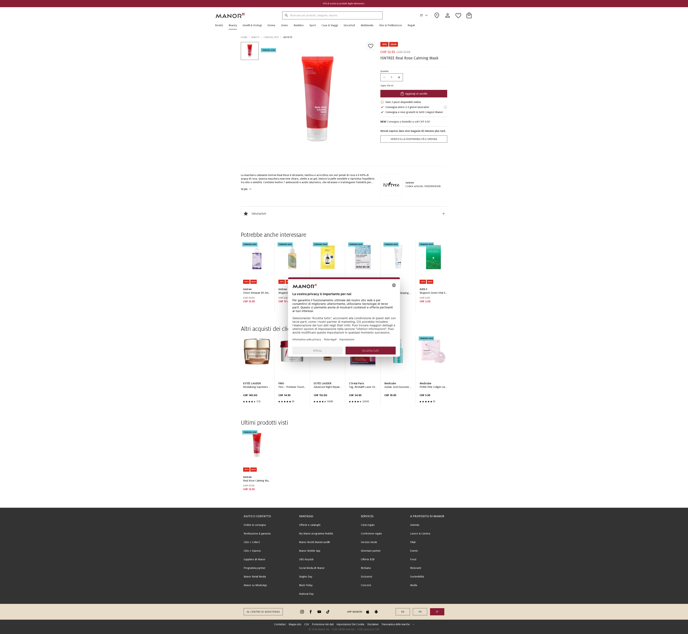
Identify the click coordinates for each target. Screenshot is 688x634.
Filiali (412, 542)
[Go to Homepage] (230, 15)
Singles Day (305, 576)
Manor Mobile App (309, 550)
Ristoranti (415, 568)
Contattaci (280, 624)
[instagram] (302, 611)
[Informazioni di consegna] (445, 107)
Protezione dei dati (323, 624)
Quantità (384, 71)
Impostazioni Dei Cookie (350, 624)
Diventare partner (371, 550)
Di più (244, 189)
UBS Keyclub (306, 559)
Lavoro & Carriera (420, 533)
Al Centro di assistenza (263, 611)
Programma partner (255, 568)
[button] (220, 25)
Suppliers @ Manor (254, 559)
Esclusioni (366, 576)
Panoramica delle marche (396, 624)
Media (413, 585)
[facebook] (310, 611)
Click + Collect (252, 542)
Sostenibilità (417, 576)
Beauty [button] (255, 37)
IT (421, 15)
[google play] (376, 611)
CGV (306, 624)
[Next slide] (434, 278)
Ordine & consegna (255, 524)
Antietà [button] (287, 37)
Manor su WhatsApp (255, 585)
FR (420, 611)
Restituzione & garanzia (257, 533)
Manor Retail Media (255, 576)
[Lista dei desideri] (371, 46)
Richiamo (366, 568)
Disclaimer (373, 624)
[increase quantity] (399, 77)
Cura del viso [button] (271, 37)
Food (413, 559)
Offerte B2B (367, 559)
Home (244, 37)
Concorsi (366, 585)
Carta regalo (368, 524)
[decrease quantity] (384, 77)
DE (402, 611)
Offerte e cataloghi (309, 524)
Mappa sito (295, 624)
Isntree (409, 182)
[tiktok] (327, 611)
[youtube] (319, 611)
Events (414, 550)
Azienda (414, 524)
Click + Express (252, 550)
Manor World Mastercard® (314, 542)
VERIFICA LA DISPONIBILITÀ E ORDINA (414, 139)
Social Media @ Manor (312, 568)
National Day (306, 593)
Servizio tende (369, 542)
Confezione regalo (371, 533)
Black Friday (305, 585)
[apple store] (367, 611)
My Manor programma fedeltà (316, 533)
